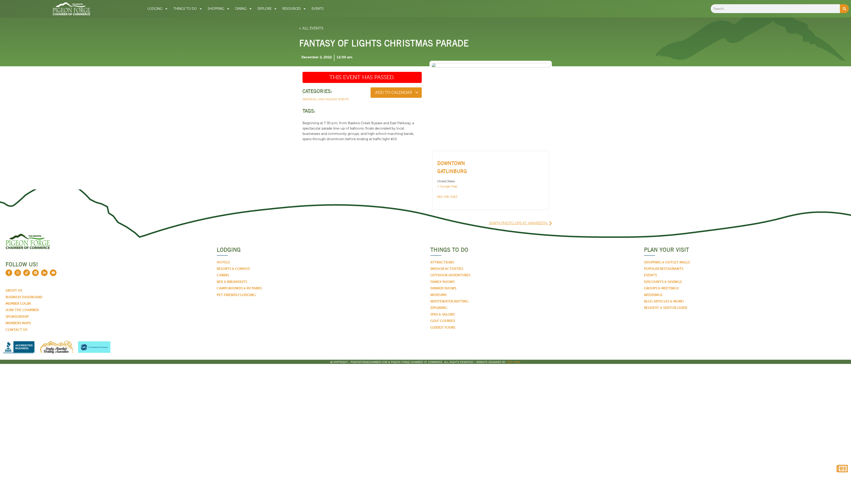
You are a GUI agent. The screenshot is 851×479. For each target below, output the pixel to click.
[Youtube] (53, 272)
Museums (438, 295)
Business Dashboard (24, 297)
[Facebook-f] (9, 272)
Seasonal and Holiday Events (326, 99)
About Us (14, 290)
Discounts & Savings (663, 282)
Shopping (216, 9)
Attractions (442, 262)
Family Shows (442, 282)
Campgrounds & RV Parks (239, 288)
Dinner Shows (443, 288)
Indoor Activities (446, 269)
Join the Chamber (22, 310)
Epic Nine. (514, 362)
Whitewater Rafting (449, 301)
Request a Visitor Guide (665, 308)
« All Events (311, 28)
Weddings (653, 295)
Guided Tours (442, 327)
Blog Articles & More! (664, 301)
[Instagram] (17, 272)
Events (318, 9)
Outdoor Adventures (450, 275)
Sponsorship (17, 316)
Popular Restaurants (663, 269)
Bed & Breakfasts (232, 282)
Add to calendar (394, 92)
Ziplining (438, 308)
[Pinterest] (35, 272)
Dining (241, 9)
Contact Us (16, 330)
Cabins (223, 275)
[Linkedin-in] (44, 272)
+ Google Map (447, 186)
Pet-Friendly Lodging (236, 295)
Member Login (18, 303)
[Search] (844, 8)
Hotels (223, 262)
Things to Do (185, 9)
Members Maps (18, 323)
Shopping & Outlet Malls (667, 262)
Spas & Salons (442, 314)
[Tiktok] (26, 272)
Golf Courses (442, 321)
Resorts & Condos (233, 269)
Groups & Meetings (661, 288)
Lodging (154, 9)
